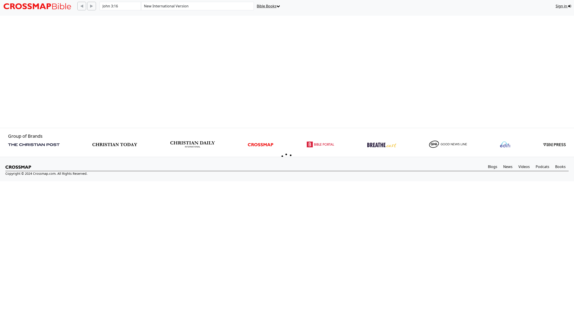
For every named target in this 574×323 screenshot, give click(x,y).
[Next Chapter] (91, 6)
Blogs (492, 280)
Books (560, 280)
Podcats (542, 280)
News (508, 280)
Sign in (562, 6)
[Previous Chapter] (81, 6)
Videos (524, 280)
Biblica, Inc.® (145, 235)
